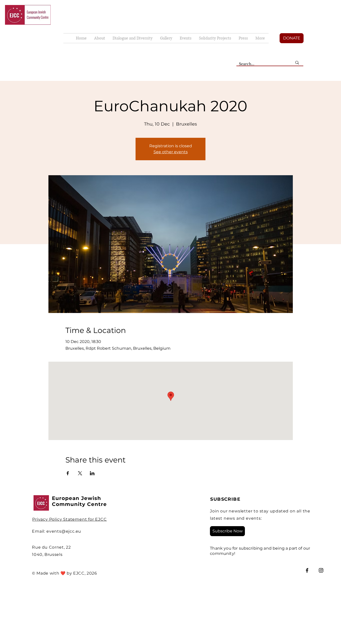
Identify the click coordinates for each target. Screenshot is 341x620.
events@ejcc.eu (63, 531)
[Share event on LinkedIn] (92, 473)
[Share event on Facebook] (67, 473)
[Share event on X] (80, 473)
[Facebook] (307, 570)
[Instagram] (321, 570)
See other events (171, 152)
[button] (166, 38)
